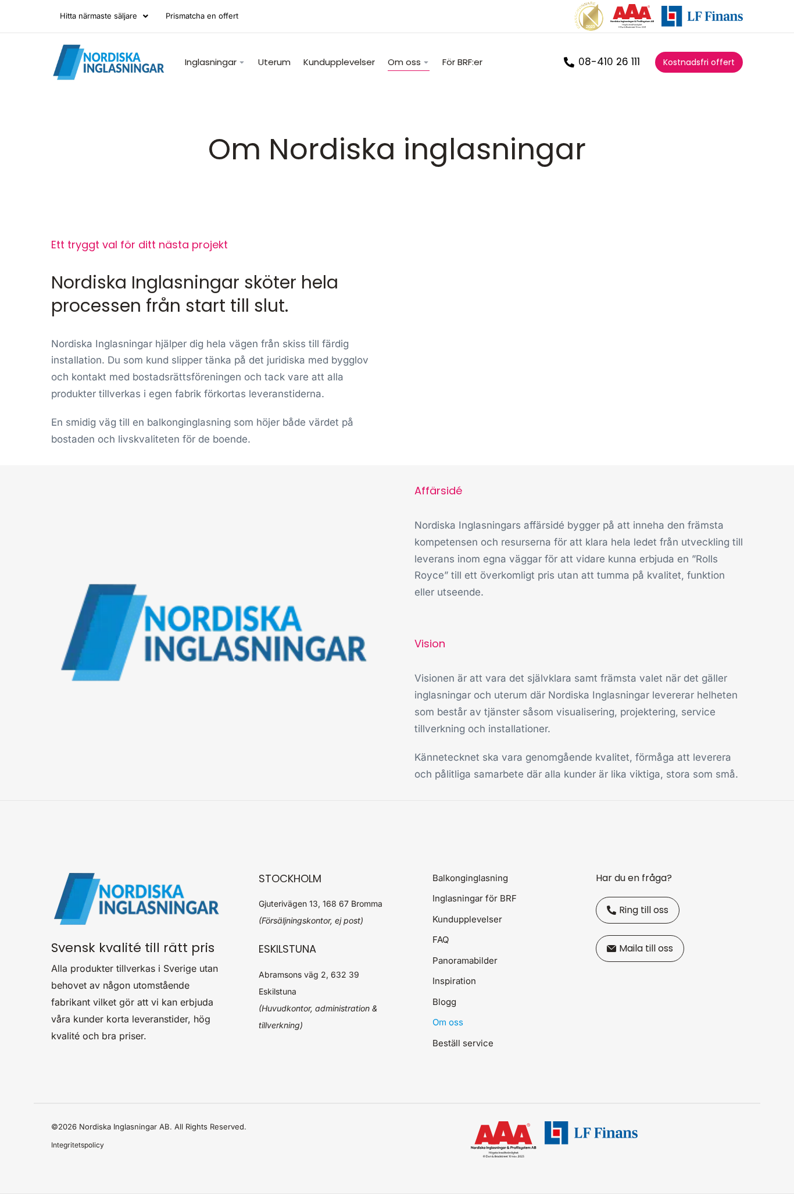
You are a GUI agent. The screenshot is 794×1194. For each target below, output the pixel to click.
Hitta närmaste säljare (98, 15)
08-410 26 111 (609, 62)
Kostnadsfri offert (699, 62)
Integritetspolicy (77, 1144)
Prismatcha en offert (202, 15)
